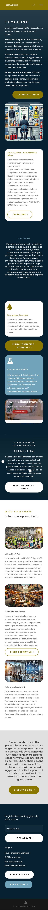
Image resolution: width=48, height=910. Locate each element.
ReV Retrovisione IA (13, 861)
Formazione (18, 884)
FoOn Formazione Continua (17, 853)
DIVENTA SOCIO (23, 790)
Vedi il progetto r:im (23, 487)
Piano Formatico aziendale (23, 345)
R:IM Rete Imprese (13, 857)
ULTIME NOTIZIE (27, 95)
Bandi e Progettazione (15, 865)
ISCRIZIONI (19, 214)
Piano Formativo (21, 652)
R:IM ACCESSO (18, 875)
